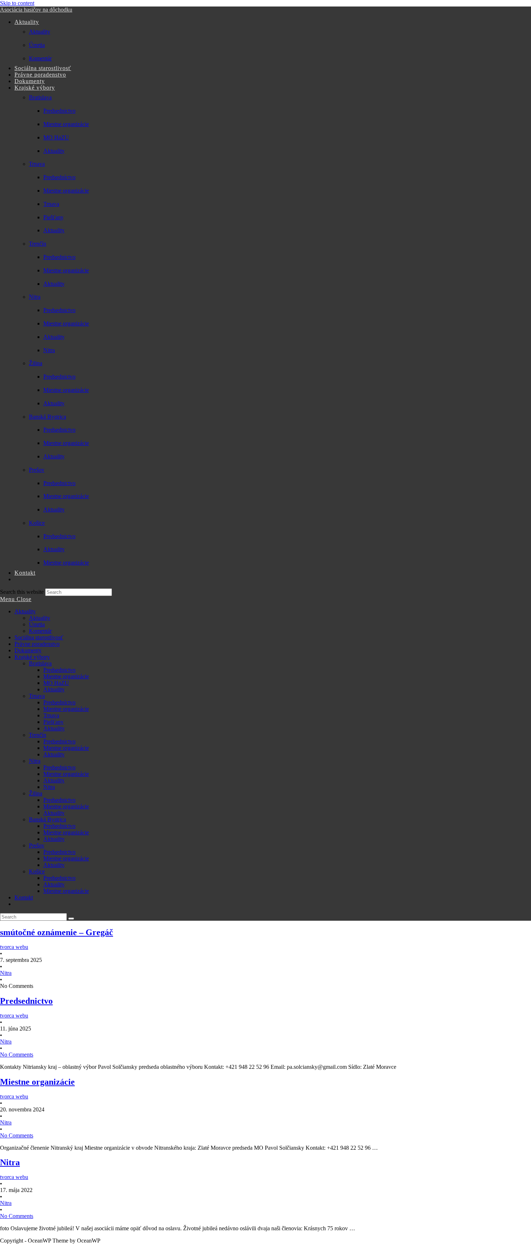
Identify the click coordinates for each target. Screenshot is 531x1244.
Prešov (36, 845)
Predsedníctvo (59, 702)
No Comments (16, 1054)
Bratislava (40, 663)
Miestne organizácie (66, 676)
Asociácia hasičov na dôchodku (36, 10)
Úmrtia (37, 624)
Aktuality (25, 611)
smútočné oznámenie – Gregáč (56, 932)
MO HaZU (56, 683)
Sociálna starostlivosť (38, 637)
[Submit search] (71, 918)
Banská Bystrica (47, 819)
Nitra (34, 761)
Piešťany (53, 722)
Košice (37, 871)
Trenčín (37, 735)
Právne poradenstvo (37, 644)
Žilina (35, 793)
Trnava (37, 696)
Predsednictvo (59, 670)
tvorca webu (14, 947)
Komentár (40, 631)
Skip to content (17, 3)
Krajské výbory (32, 657)
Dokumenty (28, 650)
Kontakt (23, 897)
